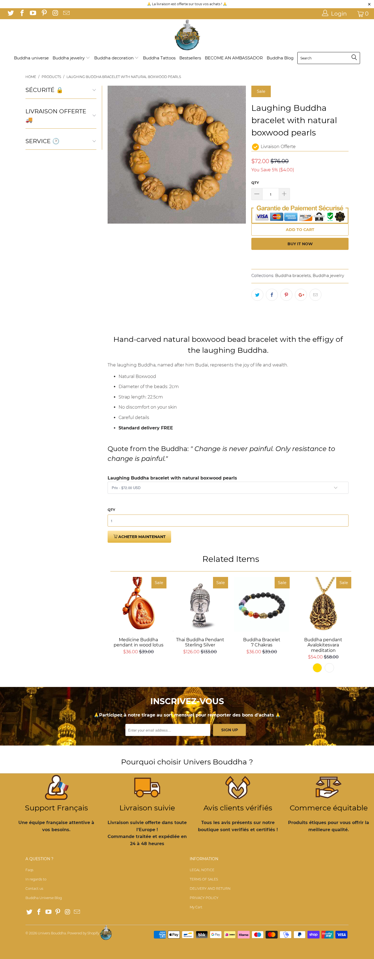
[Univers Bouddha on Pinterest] (43, 13)
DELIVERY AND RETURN (210, 888)
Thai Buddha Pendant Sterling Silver (200, 604)
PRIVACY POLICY (204, 898)
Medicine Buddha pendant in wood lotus (138, 604)
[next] (238, 155)
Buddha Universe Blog (43, 898)
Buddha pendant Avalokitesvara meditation (323, 604)
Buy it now (300, 243)
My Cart (196, 907)
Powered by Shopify (83, 933)
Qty (255, 182)
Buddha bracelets (293, 275)
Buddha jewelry (69, 57)
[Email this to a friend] (315, 295)
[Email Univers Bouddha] (65, 13)
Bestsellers (190, 57)
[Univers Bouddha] (187, 35)
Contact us (34, 888)
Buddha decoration (114, 57)
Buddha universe (31, 57)
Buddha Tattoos (159, 57)
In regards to (35, 879)
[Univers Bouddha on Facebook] (21, 13)
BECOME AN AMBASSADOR (234, 57)
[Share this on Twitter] (257, 295)
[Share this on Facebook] (272, 295)
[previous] (115, 155)
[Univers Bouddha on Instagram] (54, 13)
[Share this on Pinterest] (286, 295)
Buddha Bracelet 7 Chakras (262, 604)
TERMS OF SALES (204, 879)
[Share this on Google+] (301, 295)
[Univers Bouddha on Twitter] (10, 13)
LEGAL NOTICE (202, 870)
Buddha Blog (280, 57)
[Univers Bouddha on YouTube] (32, 13)
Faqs (29, 870)
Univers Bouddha (52, 933)
